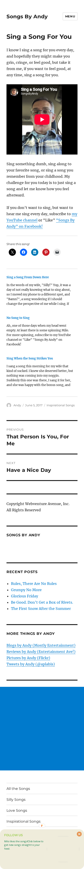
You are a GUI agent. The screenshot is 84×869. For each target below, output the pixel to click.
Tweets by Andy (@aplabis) (30, 664)
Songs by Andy (23, 535)
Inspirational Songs (61, 405)
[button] (24, 845)
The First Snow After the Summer (41, 608)
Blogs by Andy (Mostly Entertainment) (40, 645)
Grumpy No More (26, 590)
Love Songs (16, 810)
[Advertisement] (42, 728)
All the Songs (18, 788)
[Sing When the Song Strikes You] (39, 373)
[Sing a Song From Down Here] (39, 292)
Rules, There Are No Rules (34, 583)
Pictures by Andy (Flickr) (28, 658)
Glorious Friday (24, 596)
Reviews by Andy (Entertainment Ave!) (40, 651)
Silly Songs (16, 799)
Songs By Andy (27, 16)
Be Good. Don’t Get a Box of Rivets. (42, 602)
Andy (17, 405)
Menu (70, 16)
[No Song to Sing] (39, 333)
